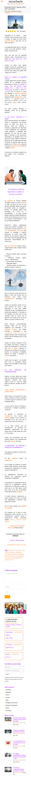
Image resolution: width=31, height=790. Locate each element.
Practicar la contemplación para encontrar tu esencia (18, 769)
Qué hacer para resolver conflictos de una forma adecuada (19, 719)
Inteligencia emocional (16, 11)
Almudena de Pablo (19, 722)
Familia (8, 697)
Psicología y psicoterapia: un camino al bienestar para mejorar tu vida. (19, 755)
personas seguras (10, 556)
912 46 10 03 (14, 623)
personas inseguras (18, 554)
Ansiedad (8, 689)
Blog (9, 11)
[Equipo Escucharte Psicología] (15, 613)
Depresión (8, 692)
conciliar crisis (20, 550)
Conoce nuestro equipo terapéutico (14, 602)
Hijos (7, 700)
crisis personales (12, 246)
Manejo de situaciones (11, 705)
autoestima (11, 550)
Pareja (7, 708)
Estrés (7, 695)
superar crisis (9, 559)
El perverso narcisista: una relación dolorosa (19, 731)
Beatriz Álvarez (18, 772)
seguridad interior (17, 558)
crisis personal (9, 552)
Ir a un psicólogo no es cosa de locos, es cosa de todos (19, 742)
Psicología (8, 710)
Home (6, 11)
